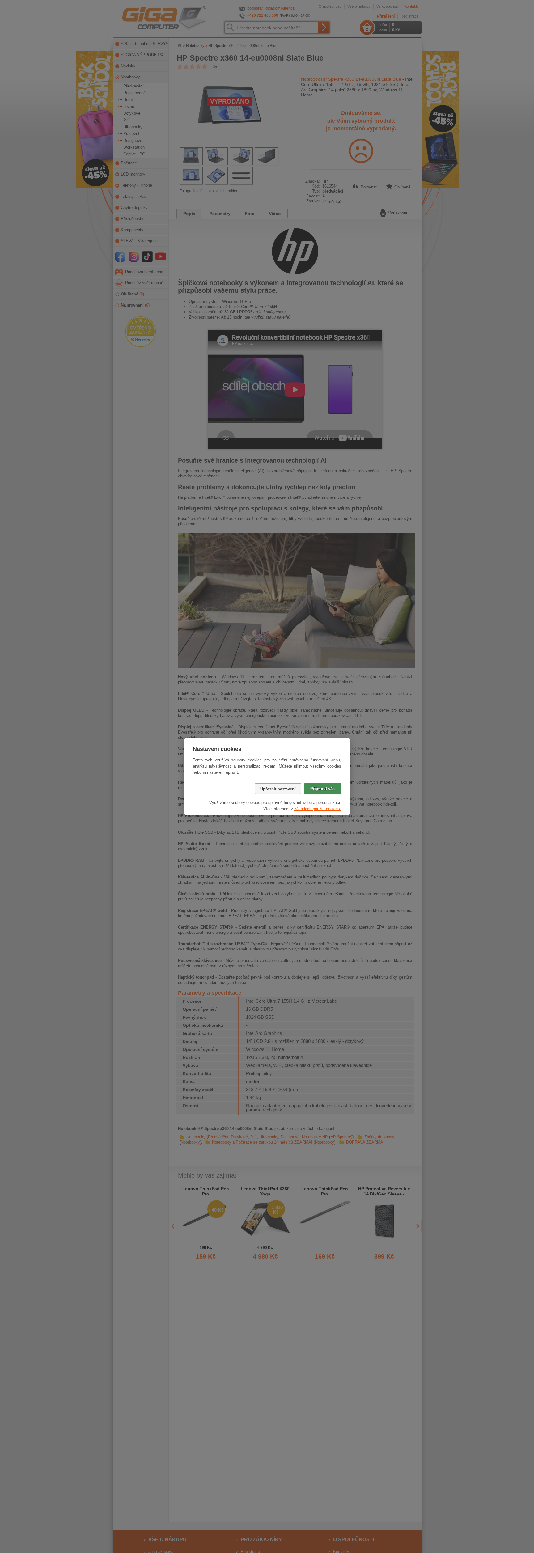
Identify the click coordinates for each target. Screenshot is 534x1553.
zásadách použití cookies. (317, 808)
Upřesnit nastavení (278, 789)
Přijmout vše (322, 788)
